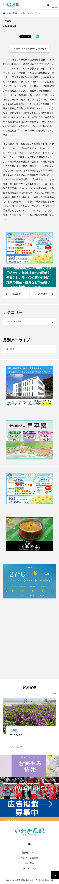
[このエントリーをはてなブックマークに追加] (37, 37)
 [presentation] (54, 694)
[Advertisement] (29, 642)
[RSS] (29, 843)
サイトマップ (29, 869)
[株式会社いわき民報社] (11, 5)
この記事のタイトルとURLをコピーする (29, 49)
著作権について (29, 852)
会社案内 (29, 863)
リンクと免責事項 (29, 858)
